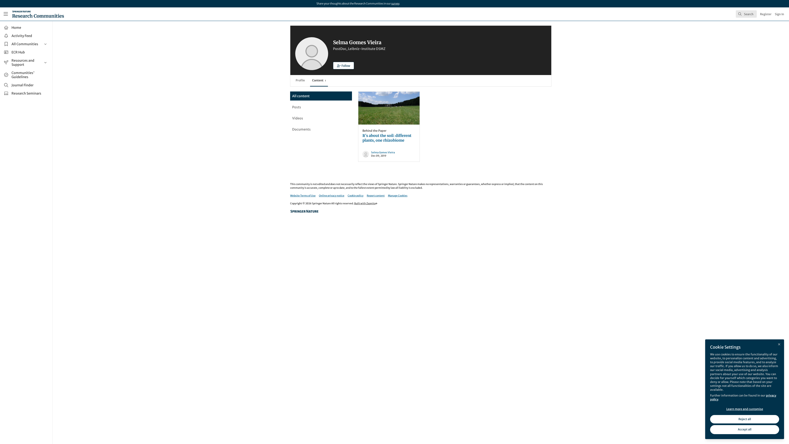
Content (319, 80)
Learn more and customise (744, 409)
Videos (297, 118)
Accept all (744, 429)
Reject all (744, 419)
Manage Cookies (397, 195)
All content (301, 96)
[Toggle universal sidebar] (6, 14)
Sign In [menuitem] (779, 14)
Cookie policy (355, 195)
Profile (300, 80)
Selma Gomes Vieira (383, 152)
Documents (301, 129)
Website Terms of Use (303, 195)
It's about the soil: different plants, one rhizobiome (389, 108)
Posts (296, 107)
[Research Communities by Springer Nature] (304, 211)
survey (395, 3)
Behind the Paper (374, 131)
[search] (746, 14)
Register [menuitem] (766, 14)
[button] (343, 65)
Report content (376, 195)
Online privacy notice (331, 195)
